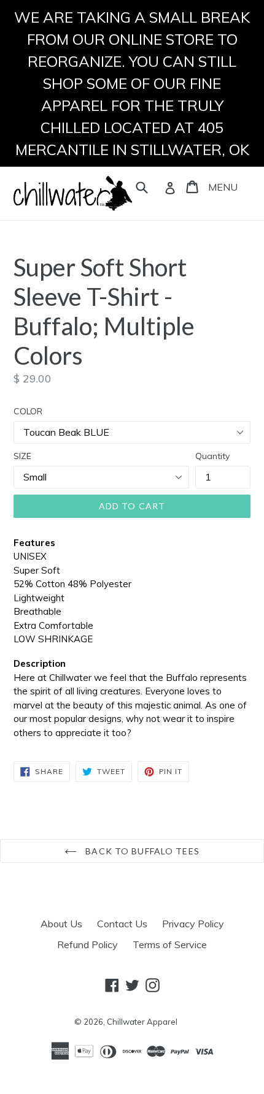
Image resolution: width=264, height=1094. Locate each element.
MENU (223, 187)
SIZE (22, 456)
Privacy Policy (193, 923)
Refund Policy (87, 944)
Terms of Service (170, 944)
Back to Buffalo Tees (141, 851)
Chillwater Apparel (142, 1022)
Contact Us (122, 923)
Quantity (212, 456)
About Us (61, 923)
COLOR (28, 411)
